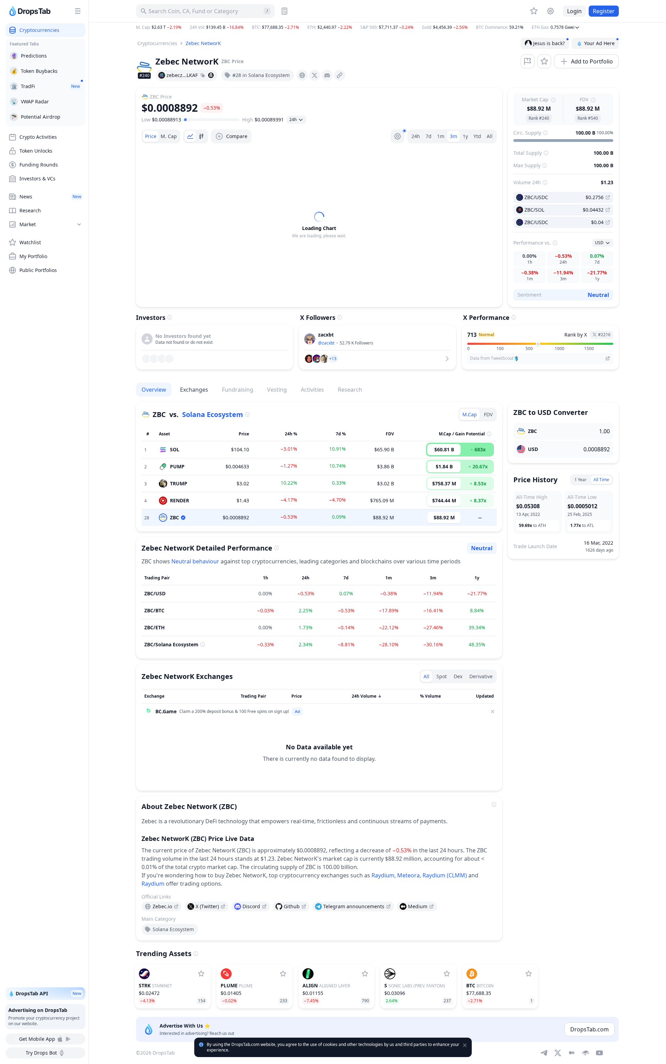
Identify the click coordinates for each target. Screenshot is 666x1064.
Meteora (408, 875)
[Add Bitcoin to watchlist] (528, 973)
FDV (488, 414)
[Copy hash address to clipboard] (202, 75)
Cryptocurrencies (157, 43)
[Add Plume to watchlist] (283, 973)
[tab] (151, 136)
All (490, 136)
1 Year (580, 480)
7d (429, 136)
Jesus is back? (549, 43)
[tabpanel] (319, 225)
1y (465, 136)
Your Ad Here (599, 43)
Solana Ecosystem (212, 414)
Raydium (383, 875)
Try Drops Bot (41, 1052)
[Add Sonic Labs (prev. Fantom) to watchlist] (446, 973)
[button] (377, 27)
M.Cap (469, 414)
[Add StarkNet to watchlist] (201, 973)
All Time (601, 480)
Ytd (477, 136)
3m (453, 136)
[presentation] (302, 75)
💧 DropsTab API (44, 993)
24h (415, 136)
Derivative (481, 676)
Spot (441, 676)
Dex (458, 676)
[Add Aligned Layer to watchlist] (364, 973)
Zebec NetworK (203, 43)
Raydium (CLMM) (444, 875)
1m (440, 136)
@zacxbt (326, 343)
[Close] (492, 711)
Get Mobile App (37, 1039)
